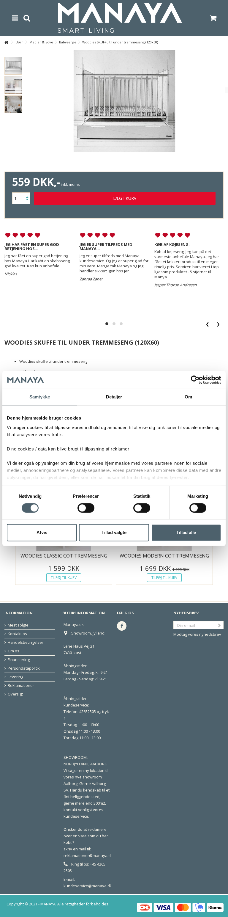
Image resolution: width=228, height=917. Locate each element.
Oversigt (15, 694)
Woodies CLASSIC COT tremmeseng (63, 555)
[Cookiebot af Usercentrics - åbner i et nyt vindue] (195, 379)
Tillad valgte (114, 532)
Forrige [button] (18, 90)
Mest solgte (18, 625)
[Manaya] (120, 18)
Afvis (42, 532)
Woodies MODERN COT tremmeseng (164, 555)
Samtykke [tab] (39, 396)
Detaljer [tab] (114, 396)
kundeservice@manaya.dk (88, 885)
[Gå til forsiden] (6, 42)
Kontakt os (17, 633)
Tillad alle (186, 532)
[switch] (85, 508)
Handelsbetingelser (25, 642)
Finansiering (19, 659)
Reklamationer (21, 685)
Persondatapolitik (24, 668)
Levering (15, 676)
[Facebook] (121, 626)
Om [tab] (188, 396)
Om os (13, 651)
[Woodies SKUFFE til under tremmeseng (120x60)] (13, 65)
